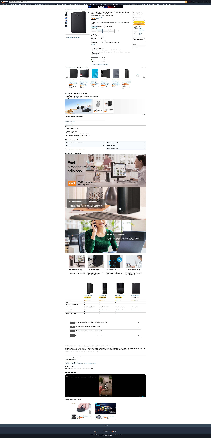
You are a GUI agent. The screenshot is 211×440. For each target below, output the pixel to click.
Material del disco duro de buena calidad (83, 376)
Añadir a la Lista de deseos (138, 39)
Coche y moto (100, 4)
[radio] (66, 13)
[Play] (66, 396)
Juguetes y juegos (82, 4)
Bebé (108, 4)
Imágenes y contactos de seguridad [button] (71, 360)
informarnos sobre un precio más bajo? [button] (76, 149)
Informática (39, 4)
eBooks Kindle (162, 4)
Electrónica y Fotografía (56, 4)
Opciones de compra (135, 297)
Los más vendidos (14, 4)
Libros (174, 4)
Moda (105, 4)
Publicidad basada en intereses (117, 434)
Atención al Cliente (169, 4)
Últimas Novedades (22, 4)
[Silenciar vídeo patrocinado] (90, 413)
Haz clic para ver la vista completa (79, 33)
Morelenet (140, 26)
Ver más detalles (95, 54)
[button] (3, 4)
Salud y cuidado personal (46, 4)
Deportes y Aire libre (64, 4)
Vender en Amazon (135, 4)
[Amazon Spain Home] (96, 432)
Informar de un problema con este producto (99, 64)
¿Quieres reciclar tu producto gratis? (73, 37)
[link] (73, 81)
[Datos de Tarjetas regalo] (91, 4)
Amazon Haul (8, 4)
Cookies (111, 434)
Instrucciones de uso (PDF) (70, 121)
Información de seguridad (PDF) (70, 119)
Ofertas (28, 4)
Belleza (130, 4)
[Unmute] (144, 396)
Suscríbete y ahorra (155, 4)
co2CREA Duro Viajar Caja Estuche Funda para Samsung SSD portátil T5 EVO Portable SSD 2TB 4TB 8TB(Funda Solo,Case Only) (84, 416)
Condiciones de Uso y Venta (94, 434)
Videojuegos (95, 4)
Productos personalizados (114, 4)
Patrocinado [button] (143, 114)
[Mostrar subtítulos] (90, 404)
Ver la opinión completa (95, 376)
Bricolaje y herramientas (73, 4)
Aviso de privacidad (102, 434)
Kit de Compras (142, 4)
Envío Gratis (148, 4)
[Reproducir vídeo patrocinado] (105, 408)
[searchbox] (102, 2)
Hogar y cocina (33, 4)
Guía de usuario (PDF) (92, 363)
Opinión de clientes (72, 376)
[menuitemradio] (142, 396)
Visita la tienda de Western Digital (97, 17)
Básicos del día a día (123, 4)
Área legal (107, 434)
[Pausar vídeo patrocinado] (90, 411)
